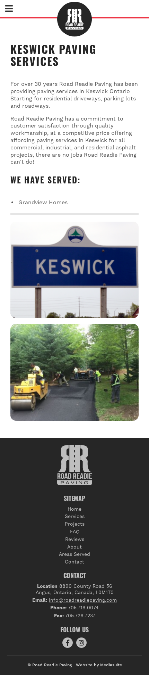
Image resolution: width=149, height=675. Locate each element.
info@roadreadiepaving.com (83, 600)
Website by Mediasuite (99, 664)
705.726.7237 (80, 615)
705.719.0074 (83, 607)
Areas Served (74, 554)
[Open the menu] (9, 9)
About (74, 547)
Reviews (74, 539)
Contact (74, 562)
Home (74, 509)
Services (75, 516)
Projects (75, 524)
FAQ (74, 531)
